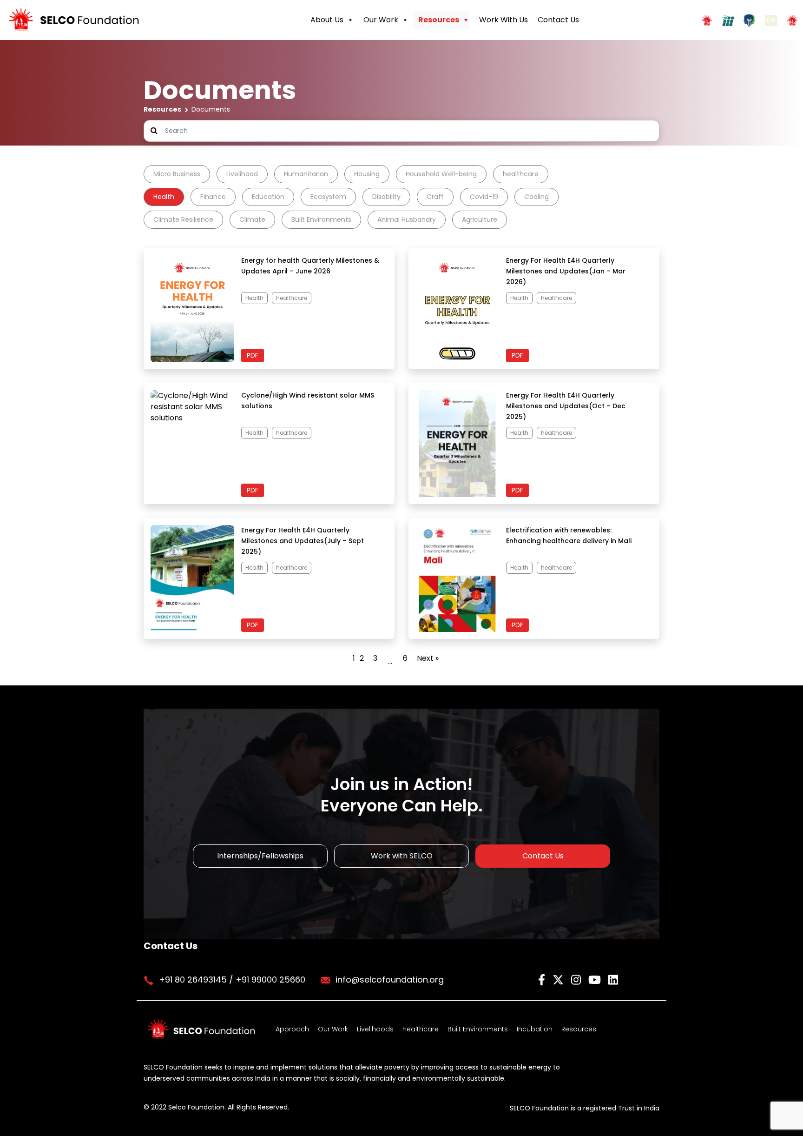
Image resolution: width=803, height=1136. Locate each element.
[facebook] (543, 979)
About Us (326, 19)
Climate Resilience (183, 219)
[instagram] (577, 979)
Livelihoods (375, 1029)
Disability (386, 196)
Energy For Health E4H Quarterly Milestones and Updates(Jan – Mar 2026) (565, 271)
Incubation (535, 1029)
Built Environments (321, 219)
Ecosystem (328, 196)
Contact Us (558, 19)
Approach (292, 1029)
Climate (252, 219)
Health (163, 196)
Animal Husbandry (406, 219)
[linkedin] (613, 979)
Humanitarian (306, 174)
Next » (428, 658)
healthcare (521, 174)
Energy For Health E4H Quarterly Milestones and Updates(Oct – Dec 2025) (565, 406)
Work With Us (503, 19)
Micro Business (176, 174)
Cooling (536, 196)
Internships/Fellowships (260, 855)
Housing (367, 174)
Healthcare (420, 1029)
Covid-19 (484, 196)
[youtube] (596, 979)
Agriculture (479, 219)
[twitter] (559, 979)
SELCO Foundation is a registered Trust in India (584, 1108)
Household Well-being (441, 174)
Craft (435, 196)
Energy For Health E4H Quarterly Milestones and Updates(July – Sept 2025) (302, 540)
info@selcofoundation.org (390, 979)
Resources (438, 19)
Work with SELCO (402, 855)
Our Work (380, 19)
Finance (213, 196)
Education (268, 196)
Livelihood (242, 174)
